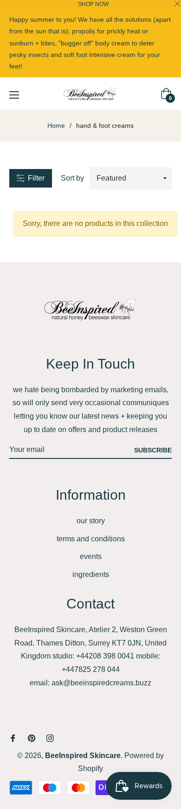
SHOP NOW (93, 4)
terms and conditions (91, 539)
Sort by (72, 178)
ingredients (90, 574)
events (91, 556)
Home (56, 125)
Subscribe (153, 450)
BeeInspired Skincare (83, 755)
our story (91, 521)
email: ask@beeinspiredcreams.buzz (90, 683)
